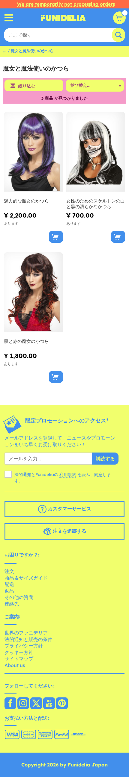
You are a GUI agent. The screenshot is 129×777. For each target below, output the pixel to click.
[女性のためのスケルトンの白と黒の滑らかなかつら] (95, 152)
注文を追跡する (68, 531)
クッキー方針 (18, 652)
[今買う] (56, 237)
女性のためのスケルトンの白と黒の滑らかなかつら (95, 204)
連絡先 (11, 604)
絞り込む (26, 86)
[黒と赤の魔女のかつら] (33, 292)
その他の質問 (18, 597)
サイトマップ (18, 659)
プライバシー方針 (23, 646)
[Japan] (10, 703)
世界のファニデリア (26, 633)
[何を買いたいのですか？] (8, 18)
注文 (9, 571)
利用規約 (67, 474)
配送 (9, 584)
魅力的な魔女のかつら (26, 201)
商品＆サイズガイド (26, 578)
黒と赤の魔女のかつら (26, 341)
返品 (9, 591)
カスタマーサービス (68, 509)
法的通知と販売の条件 (28, 639)
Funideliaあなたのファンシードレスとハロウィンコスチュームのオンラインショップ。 (63, 17)
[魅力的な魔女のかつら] (33, 152)
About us (14, 665)
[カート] (119, 17)
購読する (105, 459)
